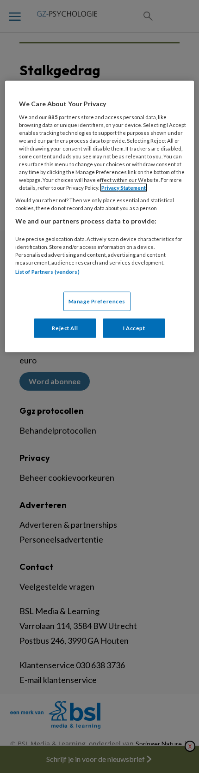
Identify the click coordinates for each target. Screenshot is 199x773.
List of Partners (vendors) (47, 272)
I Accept (134, 328)
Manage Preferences (96, 301)
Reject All (65, 328)
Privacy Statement (123, 188)
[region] (99, 216)
